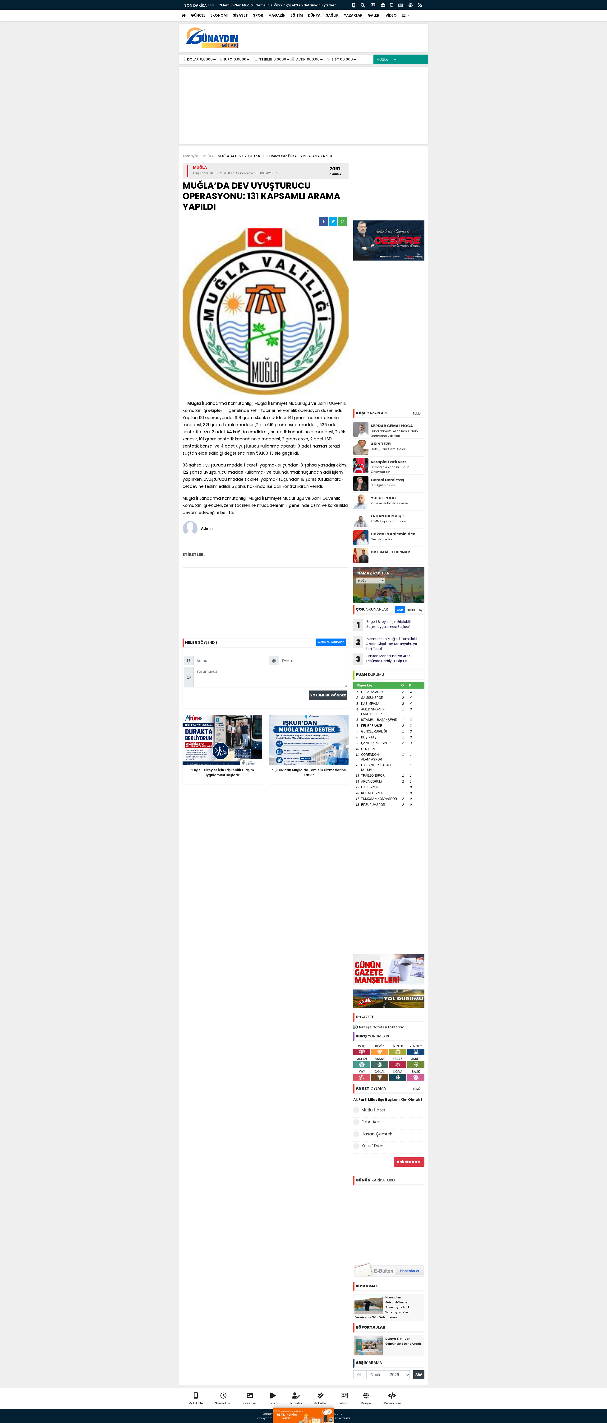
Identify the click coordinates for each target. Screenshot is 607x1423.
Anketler (320, 1403)
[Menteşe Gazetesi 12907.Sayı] (379, 1027)
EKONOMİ (219, 15)
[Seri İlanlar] (392, 5)
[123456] (388, 1223)
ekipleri (216, 410)
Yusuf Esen (372, 1146)
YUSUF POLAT (384, 498)
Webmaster (392, 1403)
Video (273, 1403)
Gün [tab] (400, 610)
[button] (405, 15)
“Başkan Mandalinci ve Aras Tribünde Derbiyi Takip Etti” (383, 658)
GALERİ (374, 15)
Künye (366, 1403)
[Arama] (362, 5)
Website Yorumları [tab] (330, 642)
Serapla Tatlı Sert (388, 462)
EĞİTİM (297, 15)
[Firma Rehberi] (383, 5)
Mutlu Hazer (373, 1110)
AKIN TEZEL (381, 444)
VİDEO (391, 15)
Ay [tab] (421, 610)
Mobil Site (196, 1403)
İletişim (344, 1403)
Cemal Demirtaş (387, 480)
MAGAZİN (276, 15)
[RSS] (420, 5)
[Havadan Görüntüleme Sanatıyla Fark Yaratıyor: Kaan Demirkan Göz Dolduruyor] (368, 1304)
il (326, 403)
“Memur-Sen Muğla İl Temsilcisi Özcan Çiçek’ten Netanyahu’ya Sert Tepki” (386, 643)
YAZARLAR (353, 15)
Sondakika (223, 1403)
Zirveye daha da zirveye (389, 503)
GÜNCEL (198, 15)
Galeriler (250, 1403)
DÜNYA (314, 15)
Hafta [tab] (411, 610)
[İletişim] (373, 5)
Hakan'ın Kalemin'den (393, 534)
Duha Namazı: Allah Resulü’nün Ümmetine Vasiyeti (394, 433)
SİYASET (240, 15)
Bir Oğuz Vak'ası (383, 485)
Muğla (194, 403)
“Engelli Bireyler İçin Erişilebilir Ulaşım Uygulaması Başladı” (384, 624)
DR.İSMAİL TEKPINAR (390, 552)
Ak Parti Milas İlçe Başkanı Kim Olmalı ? (388, 1099)
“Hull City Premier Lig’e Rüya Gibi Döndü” (254, 5)
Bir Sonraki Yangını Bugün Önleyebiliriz (390, 469)
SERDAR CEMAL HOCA (392, 426)
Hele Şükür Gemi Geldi (388, 449)
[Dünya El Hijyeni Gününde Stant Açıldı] (368, 1345)
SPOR (258, 15)
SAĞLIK (332, 15)
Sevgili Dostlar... (383, 539)
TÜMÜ (417, 413)
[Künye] (410, 5)
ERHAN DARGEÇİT (388, 516)
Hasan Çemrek (377, 1134)
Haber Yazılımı (339, 1418)
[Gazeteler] (400, 5)
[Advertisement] (338, 38)
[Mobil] (353, 5)
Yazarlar (296, 1403)
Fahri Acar (372, 1122)
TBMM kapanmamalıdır (388, 521)
